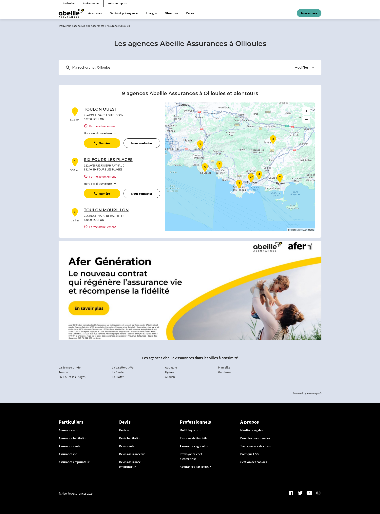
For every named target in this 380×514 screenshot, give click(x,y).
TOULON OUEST (100, 109)
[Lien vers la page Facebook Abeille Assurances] (291, 493)
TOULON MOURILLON (106, 210)
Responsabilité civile (193, 438)
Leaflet (291, 229)
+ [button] (306, 111)
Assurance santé (70, 446)
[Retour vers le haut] (364, 490)
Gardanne (224, 372)
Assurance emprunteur (74, 462)
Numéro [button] (104, 143)
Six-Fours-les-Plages (72, 377)
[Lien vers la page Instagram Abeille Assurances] (318, 493)
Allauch (170, 377)
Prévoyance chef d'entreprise (191, 456)
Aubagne (171, 367)
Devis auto (126, 430)
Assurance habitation (73, 438)
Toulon (63, 372)
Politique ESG (249, 454)
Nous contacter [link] (141, 143)
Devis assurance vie (132, 454)
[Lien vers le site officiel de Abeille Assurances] (71, 13)
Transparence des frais (255, 446)
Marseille (224, 367)
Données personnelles (255, 438)
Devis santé (127, 446)
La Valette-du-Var (123, 367)
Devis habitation (130, 438)
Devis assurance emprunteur (130, 464)
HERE (311, 229)
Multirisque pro (190, 430)
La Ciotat (118, 377)
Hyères (169, 372)
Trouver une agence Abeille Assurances (81, 26)
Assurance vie (68, 454)
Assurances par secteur (195, 467)
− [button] (306, 119)
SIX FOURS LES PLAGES (108, 160)
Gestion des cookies (253, 462)
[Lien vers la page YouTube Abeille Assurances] (309, 493)
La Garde (118, 372)
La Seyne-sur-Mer (70, 367)
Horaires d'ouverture (98, 133)
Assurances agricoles (194, 446)
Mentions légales (251, 430)
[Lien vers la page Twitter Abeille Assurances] (300, 493)
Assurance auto (69, 430)
